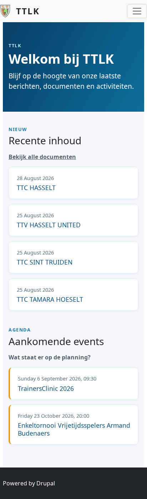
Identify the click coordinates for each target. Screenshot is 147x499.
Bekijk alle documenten (42, 157)
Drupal (45, 483)
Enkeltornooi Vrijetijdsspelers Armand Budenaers (74, 429)
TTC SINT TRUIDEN (44, 262)
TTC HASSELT (36, 187)
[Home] (8, 11)
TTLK (28, 11)
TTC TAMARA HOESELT (50, 299)
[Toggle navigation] (137, 11)
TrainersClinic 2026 (46, 388)
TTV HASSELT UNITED (49, 225)
